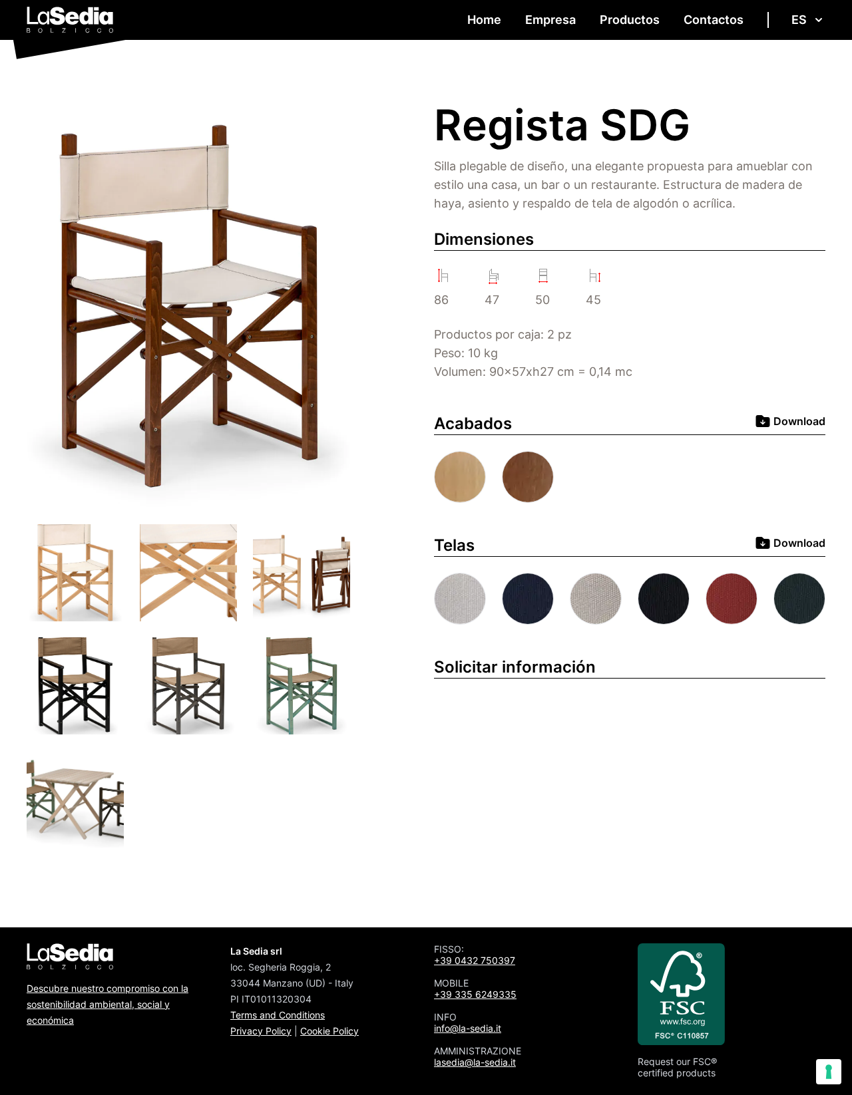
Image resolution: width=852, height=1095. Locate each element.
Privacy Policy (261, 1030)
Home (484, 20)
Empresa (550, 20)
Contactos (714, 20)
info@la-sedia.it (467, 1028)
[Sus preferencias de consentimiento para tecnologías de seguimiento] (828, 1071)
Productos (630, 20)
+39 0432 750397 (474, 960)
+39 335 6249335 (475, 994)
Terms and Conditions (277, 1014)
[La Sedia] (70, 20)
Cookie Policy (329, 1030)
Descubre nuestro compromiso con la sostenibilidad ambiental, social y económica (107, 1004)
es (799, 20)
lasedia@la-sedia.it (475, 1062)
